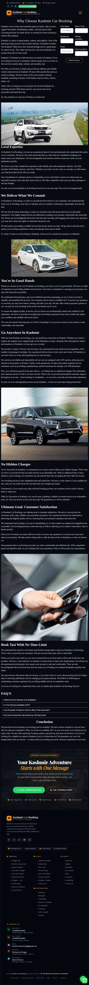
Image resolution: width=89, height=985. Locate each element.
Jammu (41, 915)
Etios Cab (42, 867)
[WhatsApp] (19, 840)
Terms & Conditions (27, 978)
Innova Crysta (43, 870)
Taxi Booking (16, 884)
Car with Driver (17, 890)
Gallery (68, 864)
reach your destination (15, 158)
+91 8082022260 (14, 3)
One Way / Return (18, 874)
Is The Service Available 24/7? (17, 705)
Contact (54, 978)
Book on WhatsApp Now (30, 790)
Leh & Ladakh (43, 912)
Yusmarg (42, 909)
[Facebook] (8, 6)
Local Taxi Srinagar (18, 870)
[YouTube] (15, 6)
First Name (64, 26)
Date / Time (79, 26)
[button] (44, 700)
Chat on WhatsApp (28, 6)
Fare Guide (69, 870)
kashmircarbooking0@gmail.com (24, 946)
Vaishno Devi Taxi (18, 877)
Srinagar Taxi (16, 861)
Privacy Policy (14, 978)
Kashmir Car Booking (19, 974)
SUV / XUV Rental (44, 874)
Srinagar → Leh (17, 880)
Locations (69, 877)
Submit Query (74, 60)
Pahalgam (42, 896)
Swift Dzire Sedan (45, 861)
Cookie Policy (40, 978)
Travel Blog (69, 880)
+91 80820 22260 (18, 931)
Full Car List (43, 884)
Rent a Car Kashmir (18, 887)
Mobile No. (64, 36)
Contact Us (69, 884)
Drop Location (81, 49)
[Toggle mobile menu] (80, 12)
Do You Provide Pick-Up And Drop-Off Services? (25, 715)
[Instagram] (11, 6)
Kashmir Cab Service (19, 864)
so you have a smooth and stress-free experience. (66, 377)
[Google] (30, 840)
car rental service (23, 32)
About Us (69, 861)
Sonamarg (42, 899)
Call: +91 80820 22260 (62, 790)
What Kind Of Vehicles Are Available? (20, 700)
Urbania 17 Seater (45, 880)
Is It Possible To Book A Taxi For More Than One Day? (27, 710)
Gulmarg (42, 892)
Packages (69, 867)
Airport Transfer (17, 867)
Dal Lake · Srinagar (45, 902)
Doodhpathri (43, 906)
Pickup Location (78, 37)
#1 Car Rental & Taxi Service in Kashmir (54, 974)
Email (62, 47)
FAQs (67, 874)
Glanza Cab (43, 864)
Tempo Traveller (44, 877)
